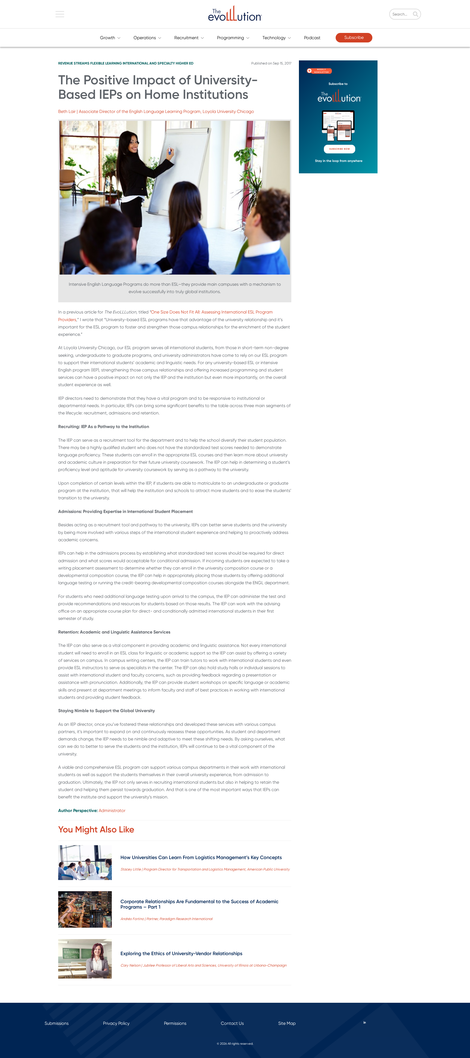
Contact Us (232, 1023)
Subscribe (354, 37)
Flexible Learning (106, 63)
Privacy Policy (116, 1023)
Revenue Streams (73, 63)
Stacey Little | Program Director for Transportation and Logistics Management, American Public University (205, 869)
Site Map (287, 1023)
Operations (145, 37)
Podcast (312, 37)
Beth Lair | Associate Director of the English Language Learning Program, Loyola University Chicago (156, 111)
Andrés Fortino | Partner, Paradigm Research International (166, 919)
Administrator (112, 810)
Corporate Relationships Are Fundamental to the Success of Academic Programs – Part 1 (199, 904)
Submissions (57, 1023)
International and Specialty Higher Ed (158, 63)
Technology (274, 37)
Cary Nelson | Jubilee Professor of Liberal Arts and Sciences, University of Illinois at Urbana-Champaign (203, 965)
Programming (230, 37)
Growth (107, 37)
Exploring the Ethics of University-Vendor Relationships (181, 953)
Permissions (175, 1023)
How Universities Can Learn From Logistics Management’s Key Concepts (201, 857)
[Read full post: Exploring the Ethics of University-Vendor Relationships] (85, 960)
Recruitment (186, 37)
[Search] (415, 15)
